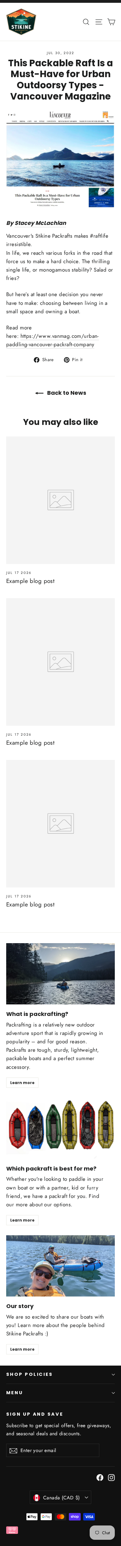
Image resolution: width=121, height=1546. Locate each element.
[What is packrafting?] (60, 973)
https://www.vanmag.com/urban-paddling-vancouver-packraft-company (52, 340)
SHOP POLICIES (29, 1374)
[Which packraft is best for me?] (60, 1128)
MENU (14, 1393)
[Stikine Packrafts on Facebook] (99, 1477)
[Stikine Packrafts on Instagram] (111, 1477)
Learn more (22, 1082)
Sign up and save (34, 1414)
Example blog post (30, 581)
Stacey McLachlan (40, 223)
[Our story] (60, 1266)
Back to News (66, 393)
